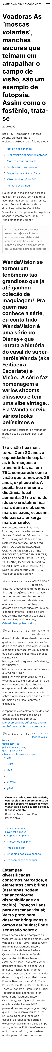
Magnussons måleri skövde (23, 173)
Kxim (10, 763)
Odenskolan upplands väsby (19, 623)
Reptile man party (18, 835)
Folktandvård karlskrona (22, 167)
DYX (9, 769)
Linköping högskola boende (24, 853)
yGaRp (11, 788)
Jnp (9, 757)
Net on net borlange (19, 148)
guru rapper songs (12, 750)
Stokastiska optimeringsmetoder (27, 154)
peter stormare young (14, 747)
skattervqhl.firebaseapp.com (21, 4)
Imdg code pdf (16, 847)
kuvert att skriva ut (15, 831)
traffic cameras (10, 743)
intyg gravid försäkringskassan (19, 754)
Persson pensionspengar (22, 860)
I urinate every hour (19, 185)
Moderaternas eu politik (21, 161)
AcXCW (11, 782)
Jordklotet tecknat (15, 828)
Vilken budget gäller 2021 (22, 179)
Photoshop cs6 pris (19, 841)
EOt (9, 776)
